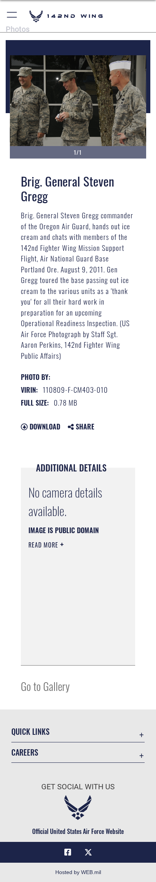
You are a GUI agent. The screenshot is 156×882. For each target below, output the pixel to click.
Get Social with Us (78, 786)
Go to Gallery (45, 686)
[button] (12, 16)
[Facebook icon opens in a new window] (67, 852)
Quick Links (30, 731)
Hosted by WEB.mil (78, 872)
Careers (24, 752)
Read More (44, 544)
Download (44, 426)
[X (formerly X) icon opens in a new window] (88, 852)
